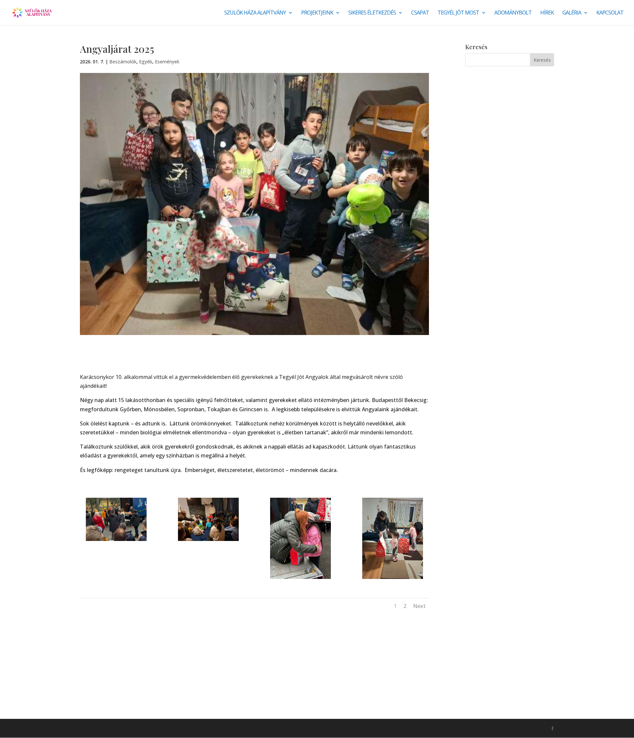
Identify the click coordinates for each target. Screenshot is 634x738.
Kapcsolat (609, 13)
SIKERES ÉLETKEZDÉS (372, 13)
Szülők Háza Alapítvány (255, 13)
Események (167, 61)
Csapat (420, 13)
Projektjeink (317, 13)
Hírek (547, 13)
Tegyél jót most (458, 13)
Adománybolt (513, 13)
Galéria (571, 13)
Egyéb (145, 61)
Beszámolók (122, 61)
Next (419, 606)
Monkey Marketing (115, 728)
